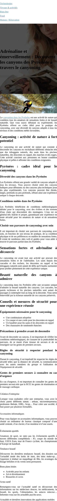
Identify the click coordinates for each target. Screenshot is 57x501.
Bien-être (4, 12)
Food (2, 16)
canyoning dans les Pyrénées (16, 117)
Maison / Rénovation (9, 20)
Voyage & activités (8, 7)
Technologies (6, 3)
